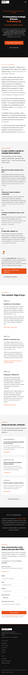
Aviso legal (4, 658)
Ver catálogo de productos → (11, 276)
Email (3, 582)
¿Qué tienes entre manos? (8, 601)
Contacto (3, 652)
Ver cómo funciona (14, 47)
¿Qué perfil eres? (6, 594)
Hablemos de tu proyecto (10, 404)
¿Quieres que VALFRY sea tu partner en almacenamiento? (13, 361)
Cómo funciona (5, 645)
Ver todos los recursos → (14, 499)
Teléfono (4, 588)
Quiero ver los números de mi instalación (11, 271)
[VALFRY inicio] (5, 2)
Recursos (4, 649)
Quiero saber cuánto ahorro (14, 42)
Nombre (3, 575)
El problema (4, 643)
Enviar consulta (14, 612)
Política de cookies (6, 663)
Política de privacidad (6, 660)
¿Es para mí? (4, 647)
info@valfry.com (5, 571)
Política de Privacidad (14, 615)
